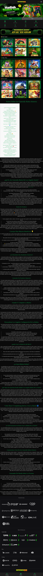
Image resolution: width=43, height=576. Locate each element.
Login (32, 18)
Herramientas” (10, 138)
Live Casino (36, 22)
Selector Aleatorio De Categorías (10, 152)
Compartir (9, 132)
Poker (26, 26)
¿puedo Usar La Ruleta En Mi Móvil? (10, 118)
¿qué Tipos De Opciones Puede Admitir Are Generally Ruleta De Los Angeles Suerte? (9, 121)
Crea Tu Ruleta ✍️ (10, 133)
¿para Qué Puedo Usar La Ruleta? (9, 135)
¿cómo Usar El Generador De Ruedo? (10, 154)
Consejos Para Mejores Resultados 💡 (10, 111)
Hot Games (15, 22)
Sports (5, 26)
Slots (25, 22)
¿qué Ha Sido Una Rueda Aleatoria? (10, 141)
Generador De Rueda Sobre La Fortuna (9, 131)
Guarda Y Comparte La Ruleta (10, 114)
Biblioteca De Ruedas (9, 134)
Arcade (15, 26)
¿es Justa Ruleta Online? (10, 119)
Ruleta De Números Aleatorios (10, 140)
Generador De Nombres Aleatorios (9, 113)
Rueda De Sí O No (10, 139)
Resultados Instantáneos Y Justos (10, 155)
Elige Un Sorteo (9, 153)
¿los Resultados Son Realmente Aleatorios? (10, 112)
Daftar (10, 18)
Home (5, 22)
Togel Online (36, 26)
